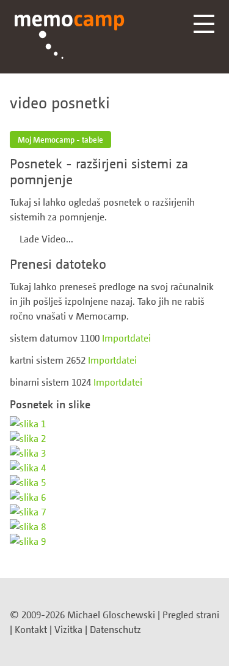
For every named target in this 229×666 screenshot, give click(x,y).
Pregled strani (190, 614)
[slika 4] (114, 467)
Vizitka (68, 629)
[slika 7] (114, 511)
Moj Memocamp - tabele (60, 139)
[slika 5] (114, 482)
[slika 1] (114, 423)
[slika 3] (114, 453)
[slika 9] (114, 541)
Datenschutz (115, 629)
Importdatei (126, 338)
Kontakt (31, 629)
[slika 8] (114, 526)
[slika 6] (114, 497)
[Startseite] (70, 37)
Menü (204, 24)
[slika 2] (114, 438)
